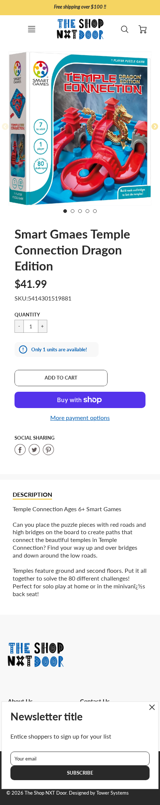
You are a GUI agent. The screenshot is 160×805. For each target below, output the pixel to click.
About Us (20, 700)
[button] (61, 378)
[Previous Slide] (5, 127)
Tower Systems (112, 793)
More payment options (80, 417)
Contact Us (95, 700)
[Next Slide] (155, 127)
